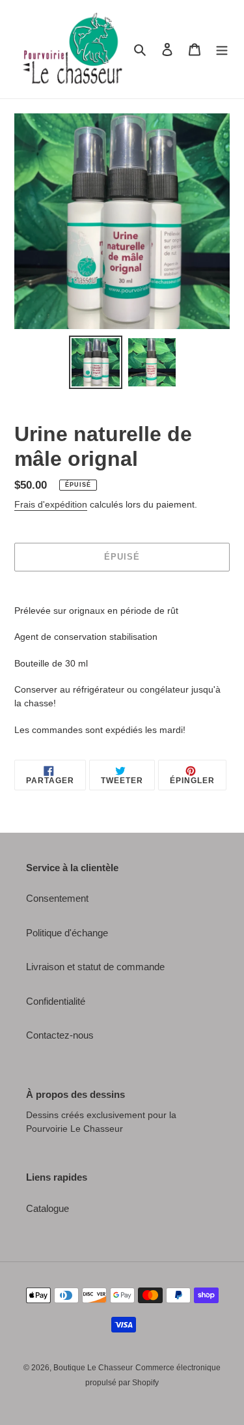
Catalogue (47, 1208)
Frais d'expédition (50, 504)
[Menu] (222, 49)
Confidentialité (55, 1001)
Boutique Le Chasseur (93, 1367)
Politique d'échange (67, 932)
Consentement (57, 898)
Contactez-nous (60, 1035)
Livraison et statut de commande (95, 966)
